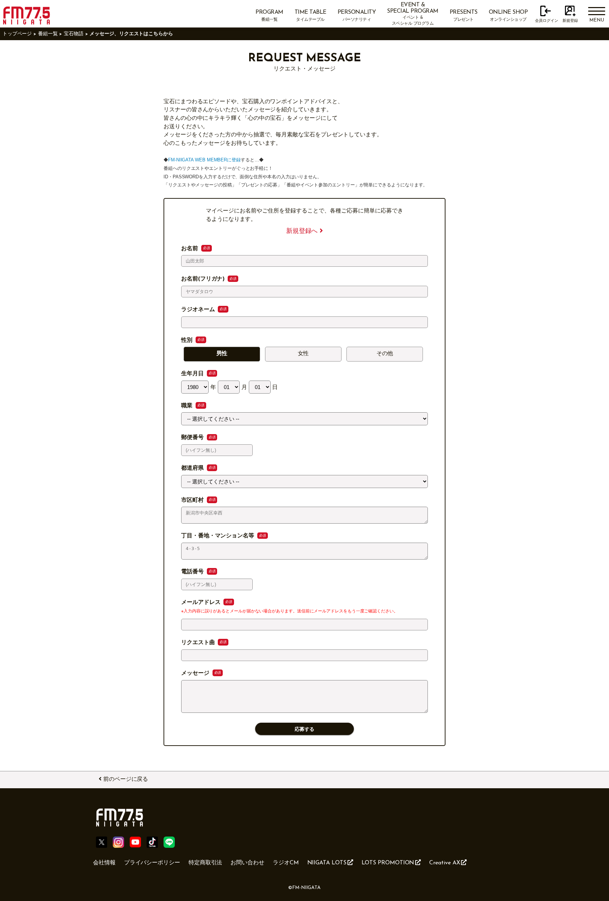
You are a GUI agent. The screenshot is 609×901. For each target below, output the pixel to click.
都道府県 (193, 468)
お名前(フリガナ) (203, 279)
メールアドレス (201, 602)
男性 (222, 354)
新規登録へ (303, 231)
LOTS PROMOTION (388, 863)
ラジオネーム (198, 310)
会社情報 (104, 863)
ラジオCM (286, 863)
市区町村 (193, 500)
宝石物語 (74, 34)
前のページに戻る (125, 779)
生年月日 (193, 374)
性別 (187, 340)
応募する (304, 729)
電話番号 (193, 572)
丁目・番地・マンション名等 (218, 536)
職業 (187, 406)
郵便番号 (193, 437)
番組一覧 (48, 34)
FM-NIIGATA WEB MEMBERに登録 (204, 159)
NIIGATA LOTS (326, 863)
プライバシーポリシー (152, 863)
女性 (303, 354)
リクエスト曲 (198, 643)
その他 (384, 354)
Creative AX (444, 863)
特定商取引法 (205, 863)
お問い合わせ (247, 863)
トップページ (17, 34)
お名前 (190, 249)
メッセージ (196, 673)
